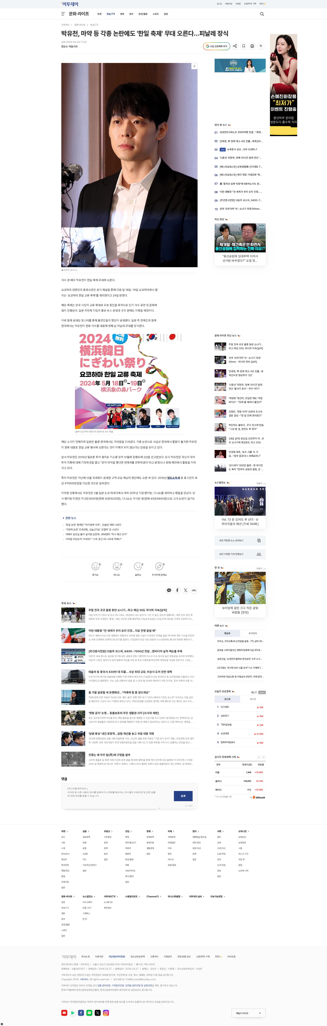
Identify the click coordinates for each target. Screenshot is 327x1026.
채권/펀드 (65, 870)
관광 (99, 14)
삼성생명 (225, 733)
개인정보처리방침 (117, 956)
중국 (170, 854)
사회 (219, 831)
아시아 (170, 859)
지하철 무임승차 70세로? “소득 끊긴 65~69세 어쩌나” (94, 539)
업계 (106, 842)
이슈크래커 (87, 902)
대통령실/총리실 (199, 837)
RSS (262, 4)
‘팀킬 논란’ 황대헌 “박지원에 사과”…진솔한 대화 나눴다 (93, 524)
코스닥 (253, 699)
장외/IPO (65, 854)
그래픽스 (86, 913)
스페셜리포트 (131, 896)
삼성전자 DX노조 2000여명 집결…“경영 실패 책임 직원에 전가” (252, 132)
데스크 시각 (243, 854)
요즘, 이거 (87, 908)
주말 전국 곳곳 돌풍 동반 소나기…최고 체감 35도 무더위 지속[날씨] (128, 610)
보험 (84, 848)
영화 (122, 14)
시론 (240, 848)
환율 (63, 876)
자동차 (128, 848)
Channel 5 (152, 896)
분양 (106, 854)
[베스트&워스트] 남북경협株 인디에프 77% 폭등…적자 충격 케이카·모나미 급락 (260, 166)
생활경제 (150, 848)
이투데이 (65, 24)
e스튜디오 (108, 902)
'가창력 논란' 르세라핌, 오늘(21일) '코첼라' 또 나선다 (92, 529)
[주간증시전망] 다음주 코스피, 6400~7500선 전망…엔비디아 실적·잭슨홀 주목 (135, 651)
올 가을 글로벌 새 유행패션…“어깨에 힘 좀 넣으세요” (119, 692)
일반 (166, 14)
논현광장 (242, 842)
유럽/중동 (172, 865)
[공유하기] (235, 46)
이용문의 (168, 956)
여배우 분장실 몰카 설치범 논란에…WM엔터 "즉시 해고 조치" (96, 534)
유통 (127, 865)
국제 (170, 831)
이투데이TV (109, 896)
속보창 (238, 4)
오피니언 (242, 831)
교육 (219, 842)
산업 (127, 831)
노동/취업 (221, 854)
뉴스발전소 (88, 896)
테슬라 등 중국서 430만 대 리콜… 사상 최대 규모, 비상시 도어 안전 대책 (130, 672)
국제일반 (171, 842)
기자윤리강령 (118, 985)
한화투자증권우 (228, 742)
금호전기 (225, 715)
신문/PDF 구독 (250, 4)
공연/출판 (142, 14)
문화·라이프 (79, 13)
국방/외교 (196, 848)
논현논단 (242, 837)
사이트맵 (231, 956)
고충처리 (154, 956)
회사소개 (85, 956)
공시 (63, 837)
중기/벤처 (129, 876)
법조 (219, 837)
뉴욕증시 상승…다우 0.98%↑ (239, 149)
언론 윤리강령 (103, 985)
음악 (131, 14)
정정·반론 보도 (184, 956)
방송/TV (111, 14)
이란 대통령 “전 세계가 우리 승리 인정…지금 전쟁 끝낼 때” (122, 630)
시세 (63, 848)
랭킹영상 (107, 908)
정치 (194, 831)
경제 (148, 831)
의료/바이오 (130, 870)
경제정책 (150, 837)
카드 (84, 859)
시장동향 (107, 837)
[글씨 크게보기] (261, 46)
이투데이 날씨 (195, 896)
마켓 (63, 831)
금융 (85, 831)
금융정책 (86, 837)
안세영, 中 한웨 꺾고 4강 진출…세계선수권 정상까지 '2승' (249, 141)
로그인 (219, 4)
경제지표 (150, 842)
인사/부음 (221, 865)
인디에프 (225, 707)
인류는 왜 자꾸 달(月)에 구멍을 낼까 (109, 755)
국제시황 (65, 882)
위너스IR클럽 (174, 896)
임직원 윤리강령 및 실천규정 (138, 985)
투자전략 (253, 633)
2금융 (85, 854)
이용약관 (99, 956)
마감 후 (241, 859)
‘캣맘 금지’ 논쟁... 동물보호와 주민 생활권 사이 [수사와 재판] (124, 713)
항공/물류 (129, 859)
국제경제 (171, 837)
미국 (170, 848)
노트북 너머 (243, 870)
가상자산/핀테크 (90, 865)
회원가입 (228, 4)
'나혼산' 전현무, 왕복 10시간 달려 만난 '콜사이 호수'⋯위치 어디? (252, 157)
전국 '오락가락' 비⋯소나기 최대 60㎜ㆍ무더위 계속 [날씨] (250, 208)
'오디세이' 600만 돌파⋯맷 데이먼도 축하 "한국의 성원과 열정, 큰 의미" (246, 469)
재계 (127, 837)
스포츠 (156, 14)
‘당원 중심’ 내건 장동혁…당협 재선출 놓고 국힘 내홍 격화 (121, 733)
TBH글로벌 (226, 724)
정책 (106, 848)
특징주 (227, 633)
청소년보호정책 (137, 956)
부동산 (107, 831)
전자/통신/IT (130, 842)
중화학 (128, 854)
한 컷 (85, 919)
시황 (63, 842)
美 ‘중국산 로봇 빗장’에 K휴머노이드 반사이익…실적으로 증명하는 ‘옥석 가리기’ (260, 183)
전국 (219, 859)
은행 (84, 842)
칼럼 (240, 865)
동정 (219, 870)
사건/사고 (221, 848)
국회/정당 (196, 842)
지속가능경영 (216, 896)
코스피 (227, 699)
